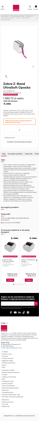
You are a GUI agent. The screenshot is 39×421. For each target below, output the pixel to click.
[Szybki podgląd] (11, 257)
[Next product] (37, 18)
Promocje (5, 404)
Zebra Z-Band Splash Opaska (28, 260)
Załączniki (29, 154)
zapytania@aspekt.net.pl (14, 348)
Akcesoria (5, 390)
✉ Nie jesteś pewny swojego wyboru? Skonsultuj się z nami (18, 121)
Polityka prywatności (8, 363)
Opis (4, 154)
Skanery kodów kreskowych (11, 372)
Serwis (4, 365)
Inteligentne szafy (8, 381)
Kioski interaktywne (8, 385)
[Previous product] (36, 18)
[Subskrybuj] (36, 303)
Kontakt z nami (7, 354)
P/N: (4, 91)
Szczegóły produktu (15, 154)
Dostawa (5, 356)
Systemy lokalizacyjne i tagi (11, 394)
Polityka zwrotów (7, 358)
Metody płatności (7, 402)
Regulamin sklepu (7, 360)
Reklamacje (5, 406)
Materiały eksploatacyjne (10, 388)
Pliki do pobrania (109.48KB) (11, 222)
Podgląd (10, 280)
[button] (13, 284)
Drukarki (4, 374)
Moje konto (5, 399)
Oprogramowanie (7, 392)
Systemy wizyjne (7, 383)
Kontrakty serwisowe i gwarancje (12, 397)
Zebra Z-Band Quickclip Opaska (8, 260)
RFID (3, 379)
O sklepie (5, 352)
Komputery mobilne (8, 370)
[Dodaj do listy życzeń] (19, 130)
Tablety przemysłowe (9, 377)
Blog (3, 367)
